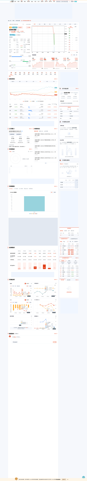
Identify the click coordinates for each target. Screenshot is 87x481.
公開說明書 (12, 134)
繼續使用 (64, 479)
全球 (38, 1)
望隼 (63, 276)
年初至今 (76, 241)
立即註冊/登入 (69, 292)
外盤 (77, 52)
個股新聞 (36, 131)
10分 (60, 24)
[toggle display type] (31, 283)
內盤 (69, 52)
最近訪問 (68, 279)
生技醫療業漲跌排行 (64, 238)
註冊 (75, 1)
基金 (32, 1)
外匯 (35, 1)
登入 (73, 1)
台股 (21, 1)
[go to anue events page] (70, 1)
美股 (25, 1)
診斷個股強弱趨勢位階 (27, 20)
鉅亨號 (50, 1)
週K (44, 24)
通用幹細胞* (18, 20)
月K (50, 24)
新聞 (18, 1)
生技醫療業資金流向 (74, 238)
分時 (34, 24)
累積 (55, 192)
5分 (55, 24)
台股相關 (46, 131)
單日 (51, 192)
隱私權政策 (58, 479)
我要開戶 (20, 27)
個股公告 (41, 131)
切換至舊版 (29, 24)
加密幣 (42, 1)
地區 (10, 151)
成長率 (27, 283)
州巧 (44, 58)
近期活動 (69, 107)
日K (39, 24)
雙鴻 (68, 58)
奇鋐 (56, 58)
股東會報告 (19, 134)
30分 (70, 24)
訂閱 (54, 1)
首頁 (15, 1)
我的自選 (62, 279)
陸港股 (28, 1)
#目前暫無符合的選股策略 (66, 103)
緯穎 (33, 58)
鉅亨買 (46, 1)
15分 (65, 24)
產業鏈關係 (69, 228)
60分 (75, 24)
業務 (13, 151)
